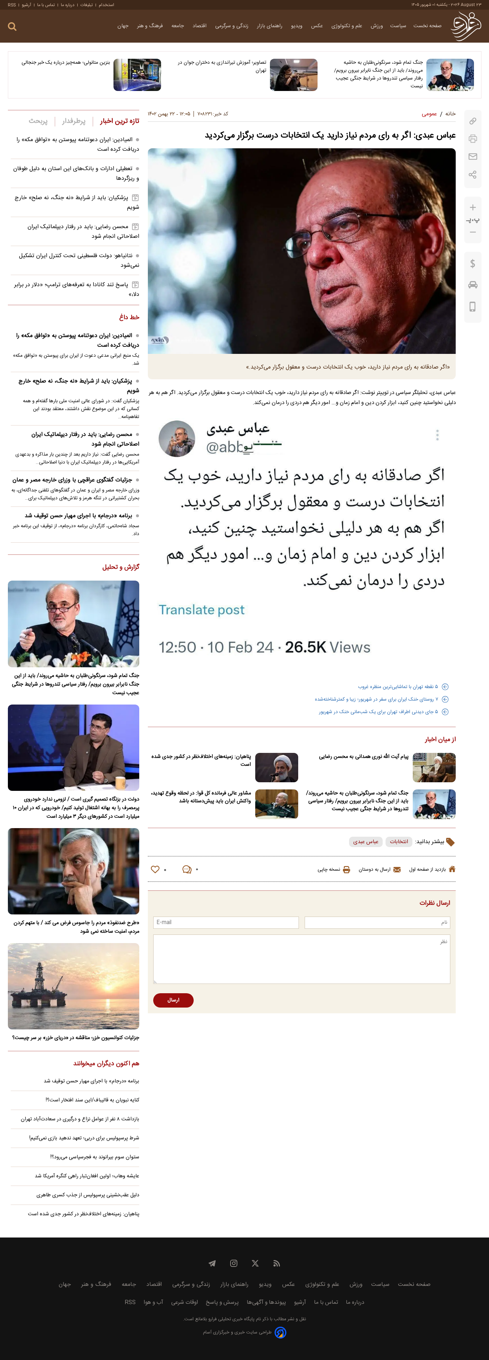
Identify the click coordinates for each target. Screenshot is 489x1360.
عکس (317, 26)
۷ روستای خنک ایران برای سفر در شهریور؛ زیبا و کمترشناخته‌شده (376, 699)
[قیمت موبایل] (472, 308)
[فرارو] (465, 26)
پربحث (38, 121)
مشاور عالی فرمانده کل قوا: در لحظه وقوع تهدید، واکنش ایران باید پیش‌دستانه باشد (201, 797)
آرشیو (26, 5)
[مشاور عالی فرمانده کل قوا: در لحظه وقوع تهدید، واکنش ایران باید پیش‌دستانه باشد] (276, 804)
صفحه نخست (427, 26)
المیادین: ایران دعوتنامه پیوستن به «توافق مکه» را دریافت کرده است (77, 340)
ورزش (377, 26)
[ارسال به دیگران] (473, 156)
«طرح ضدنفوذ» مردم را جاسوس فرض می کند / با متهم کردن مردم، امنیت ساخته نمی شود (76, 927)
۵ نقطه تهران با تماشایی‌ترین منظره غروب (398, 687)
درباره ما (67, 5)
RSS (12, 5)
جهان (123, 26)
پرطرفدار (74, 121)
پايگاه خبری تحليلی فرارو (231, 1319)
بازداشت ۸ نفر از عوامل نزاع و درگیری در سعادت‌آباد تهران (80, 1119)
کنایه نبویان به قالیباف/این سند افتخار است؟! (92, 1100)
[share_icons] (473, 174)
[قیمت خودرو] (473, 286)
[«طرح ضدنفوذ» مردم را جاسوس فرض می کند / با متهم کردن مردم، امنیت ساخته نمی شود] (73, 871)
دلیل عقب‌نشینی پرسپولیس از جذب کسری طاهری (88, 1195)
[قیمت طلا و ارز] (473, 265)
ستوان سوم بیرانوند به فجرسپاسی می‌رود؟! (94, 1157)
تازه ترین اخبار (119, 121)
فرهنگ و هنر (150, 26)
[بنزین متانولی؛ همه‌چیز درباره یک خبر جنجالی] (137, 75)
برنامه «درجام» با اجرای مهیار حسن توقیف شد (78, 516)
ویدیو (297, 26)
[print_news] (473, 139)
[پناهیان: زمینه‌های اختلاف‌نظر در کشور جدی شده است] (276, 768)
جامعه (178, 26)
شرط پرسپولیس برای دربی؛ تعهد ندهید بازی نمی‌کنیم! (84, 1138)
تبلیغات (87, 5)
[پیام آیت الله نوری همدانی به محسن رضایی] (434, 768)
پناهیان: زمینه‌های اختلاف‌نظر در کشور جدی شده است (201, 761)
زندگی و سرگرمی (232, 26)
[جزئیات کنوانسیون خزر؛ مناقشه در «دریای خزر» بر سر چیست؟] (73, 986)
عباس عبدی (365, 841)
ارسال (173, 1000)
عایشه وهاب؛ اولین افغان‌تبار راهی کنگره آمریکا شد (87, 1176)
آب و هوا (153, 1302)
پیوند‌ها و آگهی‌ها (266, 1302)
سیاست (398, 26)
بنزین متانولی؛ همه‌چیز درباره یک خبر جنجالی (65, 63)
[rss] (276, 1263)
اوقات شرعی (184, 1302)
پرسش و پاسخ (222, 1302)
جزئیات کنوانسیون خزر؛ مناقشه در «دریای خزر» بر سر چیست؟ (75, 1038)
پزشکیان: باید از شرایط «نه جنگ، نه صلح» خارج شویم (79, 386)
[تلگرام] (212, 1263)
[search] (12, 26)
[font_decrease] (473, 232)
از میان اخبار (440, 740)
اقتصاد (200, 26)
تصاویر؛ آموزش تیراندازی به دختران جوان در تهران (222, 67)
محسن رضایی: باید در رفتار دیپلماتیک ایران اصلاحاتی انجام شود (85, 439)
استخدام (106, 5)
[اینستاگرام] (233, 1263)
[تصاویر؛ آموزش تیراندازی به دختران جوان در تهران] (294, 75)
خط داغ (129, 318)
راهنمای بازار (270, 26)
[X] (255, 1263)
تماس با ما (46, 5)
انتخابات (399, 841)
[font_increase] (473, 207)
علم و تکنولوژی (347, 26)
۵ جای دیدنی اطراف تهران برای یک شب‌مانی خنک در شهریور (378, 712)
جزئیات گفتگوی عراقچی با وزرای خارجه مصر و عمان (72, 480)
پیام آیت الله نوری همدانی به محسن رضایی (363, 757)
